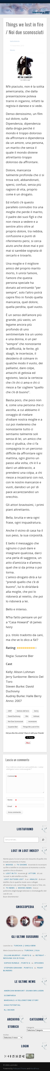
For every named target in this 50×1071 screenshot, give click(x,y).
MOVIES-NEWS (25, 888)
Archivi (6, 1035)
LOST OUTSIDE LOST (14, 879)
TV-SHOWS (22, 864)
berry (36, 711)
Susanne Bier (13, 727)
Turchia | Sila (32, 950)
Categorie (30, 1027)
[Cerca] (43, 839)
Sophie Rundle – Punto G (17, 963)
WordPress (34, 1068)
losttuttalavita (14, 41)
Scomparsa (10, 995)
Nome (12, 800)
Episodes (39, 963)
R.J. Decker (9, 1010)
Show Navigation (40, 24)
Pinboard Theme (19, 1068)
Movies (12, 50)
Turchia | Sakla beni (25, 945)
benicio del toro (23, 711)
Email (12, 807)
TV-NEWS (10, 888)
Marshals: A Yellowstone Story (21, 1000)
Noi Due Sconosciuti (15, 721)
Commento (12, 776)
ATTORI (32, 873)
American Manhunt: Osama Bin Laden (24, 990)
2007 (10, 711)
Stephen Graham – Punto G (18, 967)
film (26, 716)
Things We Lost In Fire (31, 727)
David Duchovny (14, 716)
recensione (32, 721)
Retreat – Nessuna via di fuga (24, 956)
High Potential (12, 1005)
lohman (36, 716)
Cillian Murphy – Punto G (17, 955)
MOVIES (9, 864)
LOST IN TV (11, 873)
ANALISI (33, 879)
